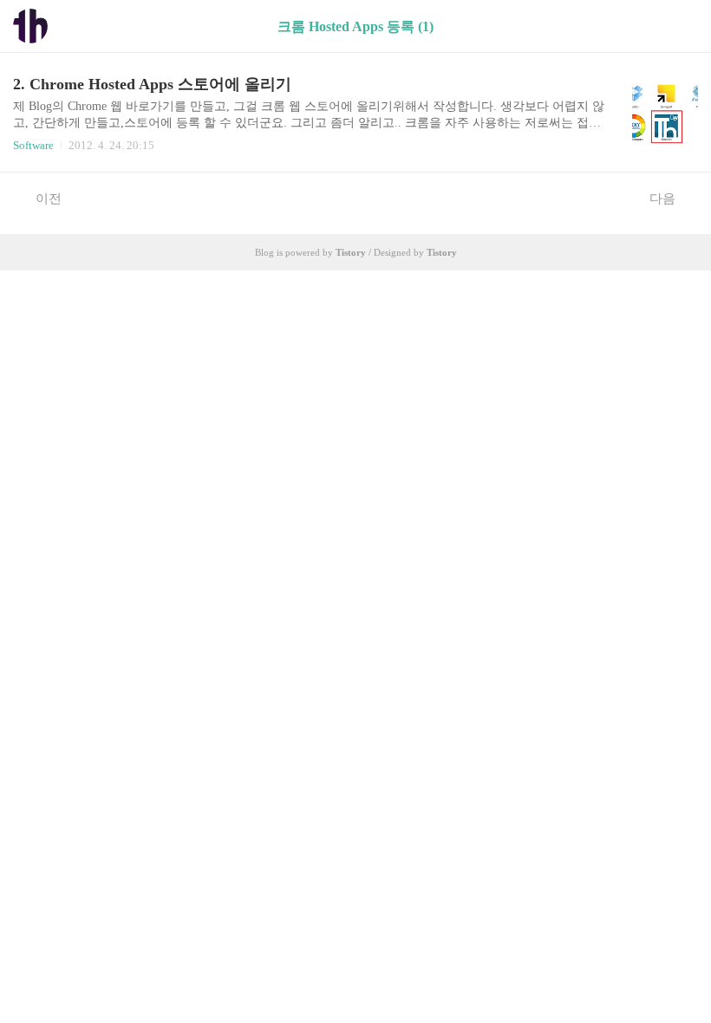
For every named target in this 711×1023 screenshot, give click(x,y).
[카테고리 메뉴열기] (680, 26)
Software (33, 145)
